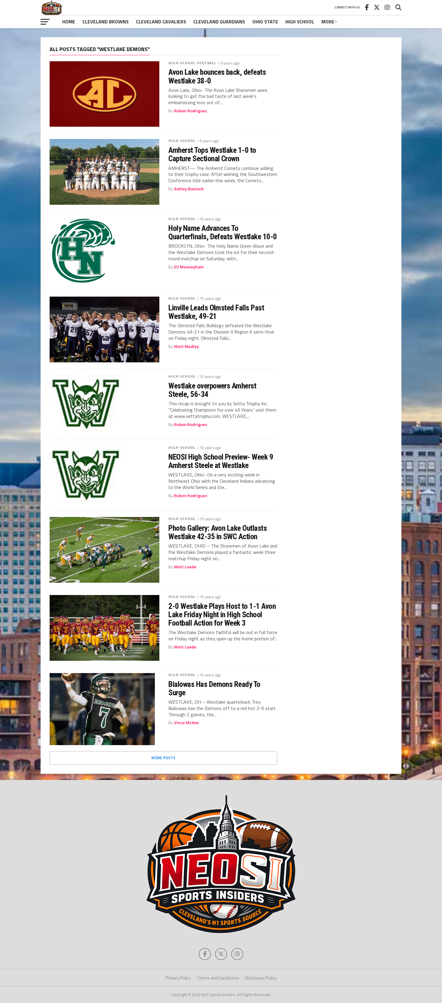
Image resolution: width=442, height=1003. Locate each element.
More (327, 21)
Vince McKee (186, 722)
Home (68, 21)
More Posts (163, 758)
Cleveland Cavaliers (161, 21)
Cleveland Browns (105, 21)
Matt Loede (185, 566)
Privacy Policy (178, 977)
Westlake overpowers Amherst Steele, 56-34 (212, 390)
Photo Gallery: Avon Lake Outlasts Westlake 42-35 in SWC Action (217, 532)
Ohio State (265, 21)
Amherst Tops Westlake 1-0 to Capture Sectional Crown (212, 154)
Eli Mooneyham (189, 267)
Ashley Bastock (189, 189)
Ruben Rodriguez (190, 110)
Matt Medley (186, 346)
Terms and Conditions (218, 977)
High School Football (192, 63)
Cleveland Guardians (219, 21)
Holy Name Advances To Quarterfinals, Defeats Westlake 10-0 (222, 232)
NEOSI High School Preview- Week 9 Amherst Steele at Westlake (220, 461)
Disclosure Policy (261, 977)
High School (299, 21)
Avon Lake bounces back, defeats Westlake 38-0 (217, 76)
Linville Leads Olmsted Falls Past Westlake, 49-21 (216, 312)
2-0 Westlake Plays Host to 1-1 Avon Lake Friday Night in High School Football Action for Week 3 (222, 614)
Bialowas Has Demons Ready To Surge (214, 688)
